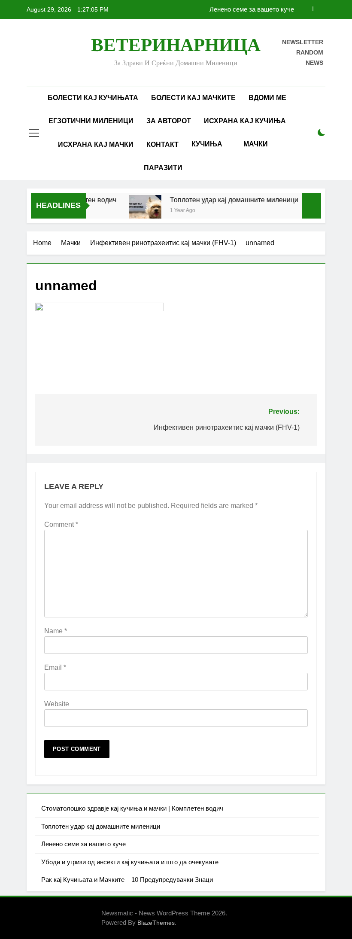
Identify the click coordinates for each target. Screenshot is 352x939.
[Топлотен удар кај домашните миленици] (139, 211)
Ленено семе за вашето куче (251, 9)
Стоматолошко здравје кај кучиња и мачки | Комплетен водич (132, 808)
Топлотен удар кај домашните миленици (228, 200)
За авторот (168, 121)
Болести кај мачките (193, 97)
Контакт (162, 144)
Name (55, 631)
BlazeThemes (156, 922)
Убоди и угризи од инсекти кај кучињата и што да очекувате (129, 862)
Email (55, 667)
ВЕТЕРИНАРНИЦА (176, 45)
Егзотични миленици (91, 121)
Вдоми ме (267, 97)
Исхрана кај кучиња (245, 121)
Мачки (255, 144)
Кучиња (206, 144)
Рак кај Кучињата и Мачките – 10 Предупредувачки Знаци (127, 879)
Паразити (163, 167)
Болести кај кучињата (93, 97)
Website (56, 704)
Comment (61, 524)
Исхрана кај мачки (96, 144)
